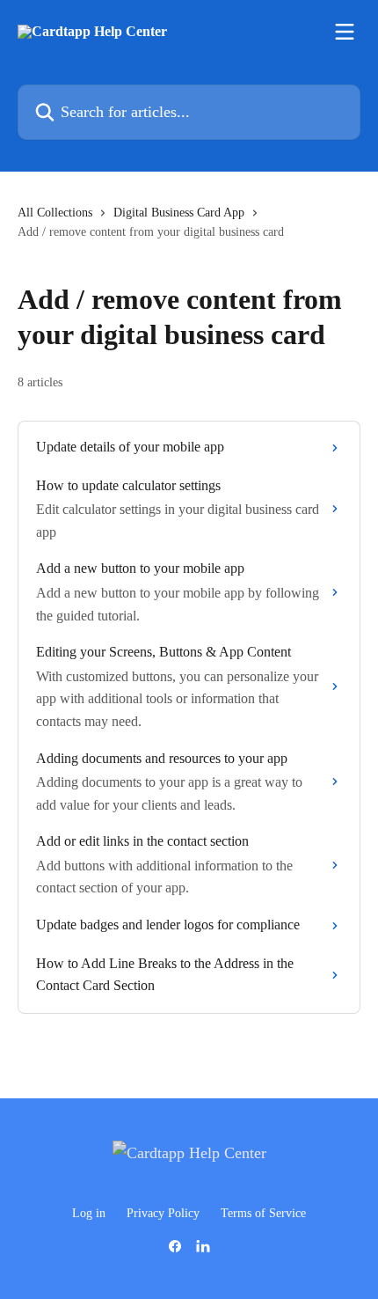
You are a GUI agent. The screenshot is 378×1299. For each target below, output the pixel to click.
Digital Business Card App (178, 212)
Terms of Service (263, 1213)
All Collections (55, 212)
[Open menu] (344, 31)
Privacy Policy (163, 1213)
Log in (88, 1213)
